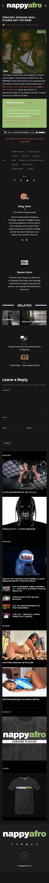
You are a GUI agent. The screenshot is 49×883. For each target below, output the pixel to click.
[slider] (42, 132)
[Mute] (37, 132)
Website (29, 428)
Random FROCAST (18, 168)
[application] (24, 132)
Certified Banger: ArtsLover (17, 663)
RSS (28, 142)
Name (4, 417)
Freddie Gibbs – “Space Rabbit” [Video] (24, 364)
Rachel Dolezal (28, 164)
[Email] (34, 180)
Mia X (14, 160)
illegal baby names (30, 87)
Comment (6, 390)
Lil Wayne (36, 156)
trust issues (17, 87)
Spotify (14, 139)
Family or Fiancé (34, 151)
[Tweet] (21, 180)
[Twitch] (36, 844)
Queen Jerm (19, 25)
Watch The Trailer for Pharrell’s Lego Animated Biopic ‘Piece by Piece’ (23, 580)
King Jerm (9, 25)
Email (4, 428)
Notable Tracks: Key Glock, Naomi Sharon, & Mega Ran (24, 347)
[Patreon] (21, 844)
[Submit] (27, 180)
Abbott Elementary (19, 151)
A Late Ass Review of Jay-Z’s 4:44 (19, 492)
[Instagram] (17, 844)
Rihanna (30, 168)
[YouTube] (26, 844)
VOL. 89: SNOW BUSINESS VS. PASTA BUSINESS (26, 607)
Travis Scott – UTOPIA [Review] (18, 529)
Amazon (39, 139)
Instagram (31, 139)
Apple (8, 139)
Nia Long (15, 164)
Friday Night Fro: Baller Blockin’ (25, 598)
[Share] (14, 180)
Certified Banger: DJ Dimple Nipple (20, 699)
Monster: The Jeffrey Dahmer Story (32, 160)
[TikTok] (31, 844)
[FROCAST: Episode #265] (24, 317)
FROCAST (15, 156)
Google (22, 142)
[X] (12, 844)
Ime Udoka (25, 156)
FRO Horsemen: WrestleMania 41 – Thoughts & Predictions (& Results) (29, 589)
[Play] (5, 132)
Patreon (22, 139)
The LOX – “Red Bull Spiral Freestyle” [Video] (26, 615)
